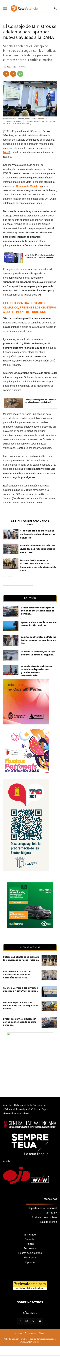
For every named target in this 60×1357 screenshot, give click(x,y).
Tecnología (30, 1248)
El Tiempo (30, 1234)
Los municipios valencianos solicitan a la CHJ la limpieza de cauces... (20, 1005)
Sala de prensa (48, 1221)
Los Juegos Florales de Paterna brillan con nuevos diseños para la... (38, 639)
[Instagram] (27, 1321)
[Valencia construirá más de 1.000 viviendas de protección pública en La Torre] (10, 549)
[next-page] (10, 578)
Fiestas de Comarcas (30, 1253)
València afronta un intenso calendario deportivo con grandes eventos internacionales (36, 671)
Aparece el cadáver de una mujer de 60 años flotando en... (39, 624)
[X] (13, 74)
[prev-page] (5, 578)
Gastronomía (30, 1333)
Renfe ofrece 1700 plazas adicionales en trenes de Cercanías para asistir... (17, 974)
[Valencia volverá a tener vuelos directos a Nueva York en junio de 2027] (49, 991)
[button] (5, 8)
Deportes (30, 1239)
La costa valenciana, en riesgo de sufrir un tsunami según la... (38, 653)
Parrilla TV (51, 1212)
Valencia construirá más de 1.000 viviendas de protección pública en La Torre (38, 549)
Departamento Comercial (42, 1208)
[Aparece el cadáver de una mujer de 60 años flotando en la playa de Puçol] (10, 626)
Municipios (30, 1257)
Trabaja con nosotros (44, 1217)
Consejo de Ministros (28, 186)
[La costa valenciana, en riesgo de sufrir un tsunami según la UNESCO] (10, 655)
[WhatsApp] (20, 74)
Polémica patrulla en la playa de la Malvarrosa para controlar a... (21, 958)
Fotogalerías (49, 1199)
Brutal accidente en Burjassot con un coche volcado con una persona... (37, 610)
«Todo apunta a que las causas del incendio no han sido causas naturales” (37, 534)
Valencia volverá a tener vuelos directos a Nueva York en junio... (20, 989)
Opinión (30, 1262)
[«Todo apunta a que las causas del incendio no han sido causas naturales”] (10, 534)
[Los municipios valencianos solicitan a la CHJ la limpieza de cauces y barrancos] (49, 1006)
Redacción (11, 67)
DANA (6, 152)
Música (42, 1333)
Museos (18, 1333)
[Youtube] (40, 1321)
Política (30, 1243)
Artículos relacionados (30, 521)
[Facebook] (6, 74)
